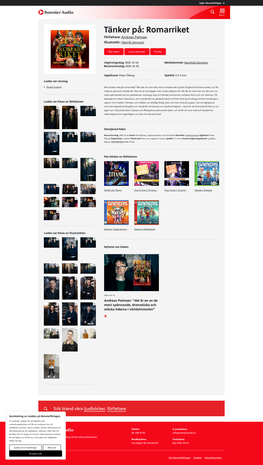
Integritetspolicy (213, 457)
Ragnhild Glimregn (196, 62)
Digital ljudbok (54, 87)
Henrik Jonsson (132, 42)
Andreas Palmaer (134, 37)
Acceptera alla (35, 453)
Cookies (197, 457)
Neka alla (52, 447)
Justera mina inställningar (25, 447)
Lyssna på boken (136, 51)
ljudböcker (94, 408)
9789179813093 (117, 141)
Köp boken (113, 51)
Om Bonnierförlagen (180, 457)
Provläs (158, 51)
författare (116, 408)
